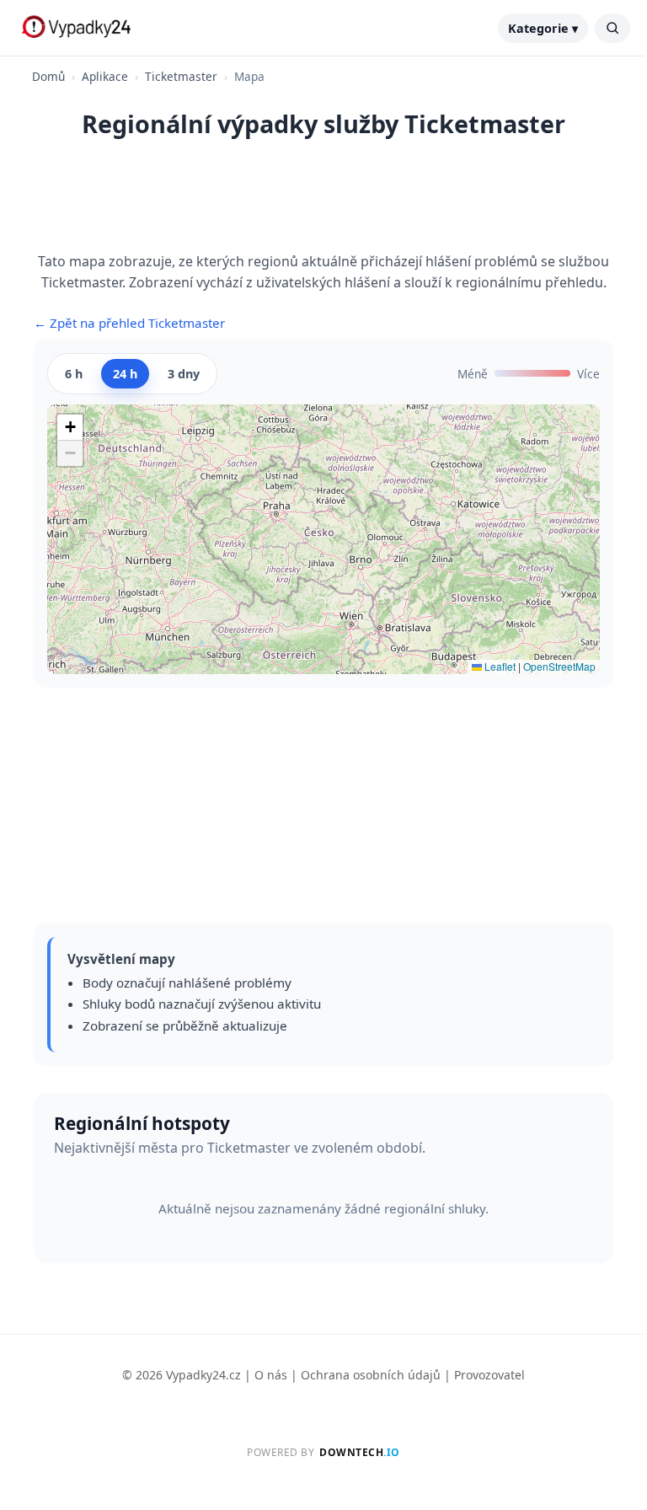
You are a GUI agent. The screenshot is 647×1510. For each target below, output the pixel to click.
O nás (270, 1375)
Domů (48, 76)
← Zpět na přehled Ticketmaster (129, 322)
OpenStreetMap (559, 666)
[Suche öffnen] (612, 28)
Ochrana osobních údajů (371, 1375)
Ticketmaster (181, 76)
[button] (70, 428)
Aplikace (105, 76)
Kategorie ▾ (543, 28)
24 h (125, 374)
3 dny (184, 374)
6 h (74, 374)
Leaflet (499, 666)
